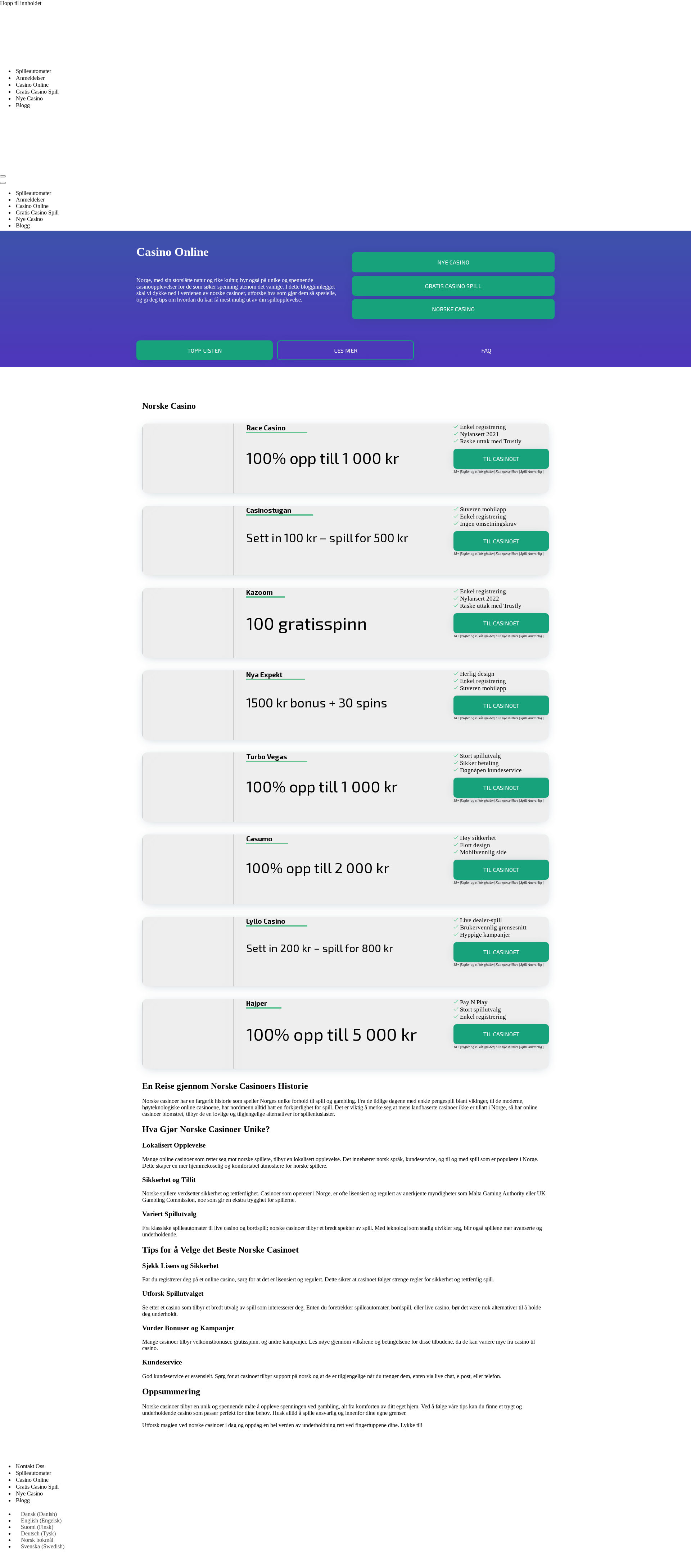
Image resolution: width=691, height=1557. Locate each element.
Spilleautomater (33, 71)
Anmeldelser (30, 78)
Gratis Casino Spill (37, 92)
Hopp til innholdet (20, 3)
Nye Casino (29, 98)
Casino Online (32, 85)
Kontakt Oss (30, 1466)
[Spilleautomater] (72, 58)
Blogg (23, 105)
